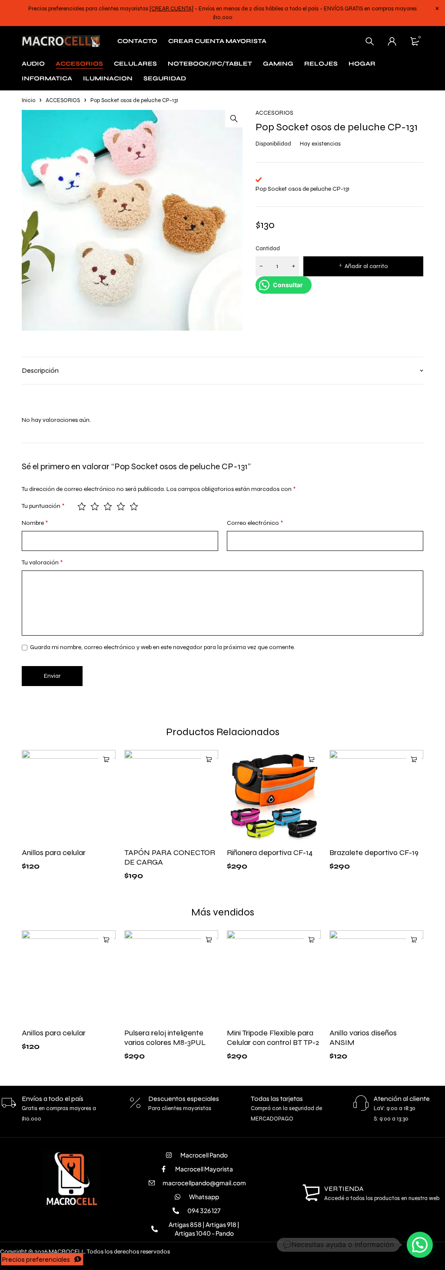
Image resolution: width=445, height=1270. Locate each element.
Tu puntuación (43, 506)
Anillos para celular (54, 852)
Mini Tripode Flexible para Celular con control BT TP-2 (273, 1037)
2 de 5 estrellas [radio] (94, 506)
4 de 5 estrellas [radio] (120, 506)
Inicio (28, 100)
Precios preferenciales (36, 1259)
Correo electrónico (255, 523)
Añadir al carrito (366, 266)
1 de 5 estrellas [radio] (81, 506)
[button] (233, 118)
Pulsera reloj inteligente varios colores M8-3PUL (165, 1037)
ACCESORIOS (63, 100)
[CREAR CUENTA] (171, 8)
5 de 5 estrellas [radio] (134, 506)
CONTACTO (137, 41)
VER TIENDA (344, 1188)
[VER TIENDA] (311, 1193)
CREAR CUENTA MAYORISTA (217, 41)
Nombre (35, 523)
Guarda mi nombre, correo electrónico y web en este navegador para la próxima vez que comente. (162, 647)
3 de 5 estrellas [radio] (107, 506)
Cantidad (268, 248)
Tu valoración (42, 562)
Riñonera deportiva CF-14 (270, 852)
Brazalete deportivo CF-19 (373, 852)
